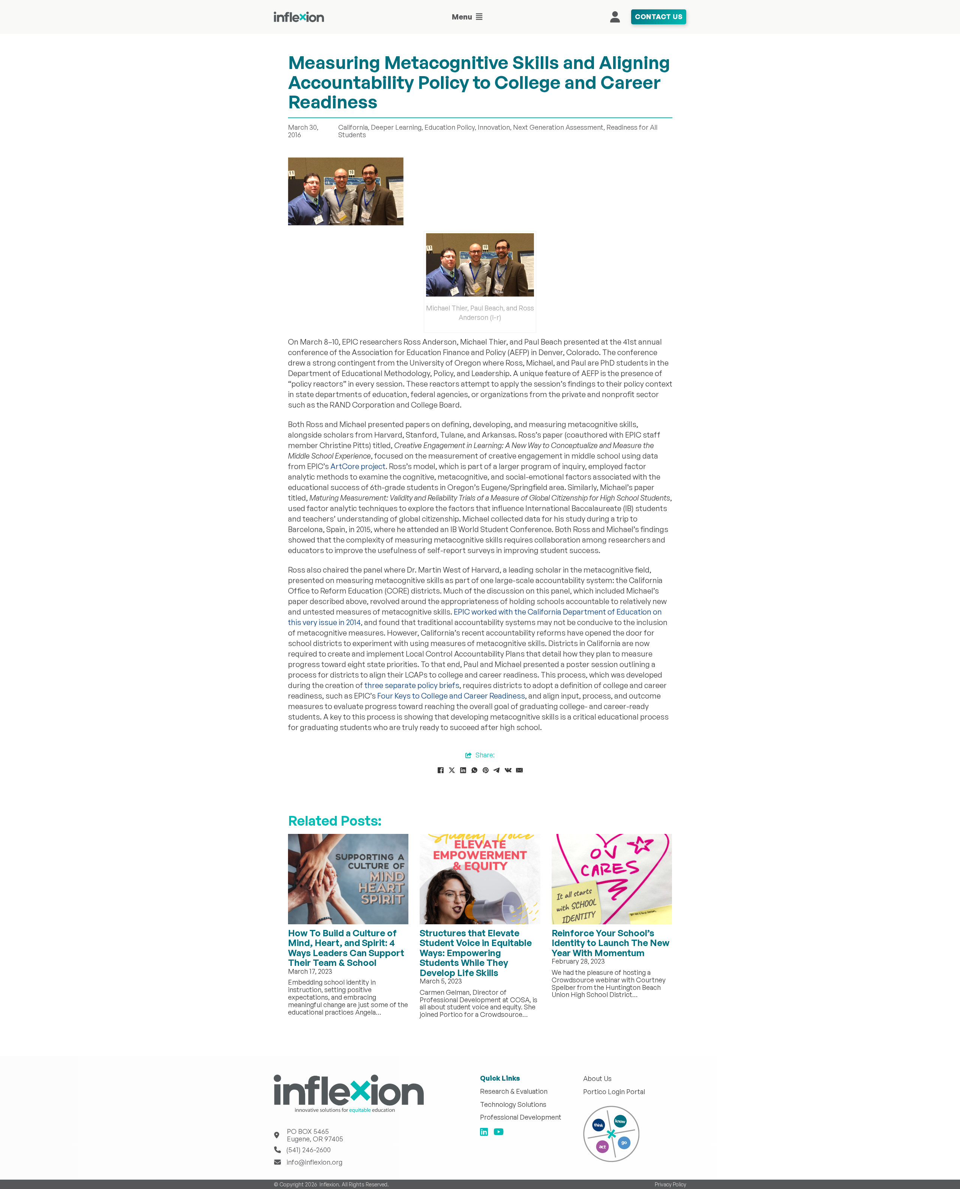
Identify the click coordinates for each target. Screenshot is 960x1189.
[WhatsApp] (474, 770)
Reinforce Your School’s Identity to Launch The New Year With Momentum (610, 942)
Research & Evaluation (514, 1091)
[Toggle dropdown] (479, 17)
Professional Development (520, 1117)
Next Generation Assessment (558, 127)
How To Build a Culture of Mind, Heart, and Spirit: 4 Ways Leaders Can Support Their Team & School (346, 947)
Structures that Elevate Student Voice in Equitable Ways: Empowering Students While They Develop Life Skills (476, 952)
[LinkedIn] (463, 770)
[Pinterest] (485, 770)
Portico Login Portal (614, 1092)
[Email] (519, 770)
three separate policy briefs (411, 685)
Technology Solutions (513, 1104)
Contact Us (658, 16)
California (353, 127)
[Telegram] (496, 770)
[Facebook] (440, 770)
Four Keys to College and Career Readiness (451, 695)
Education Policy (449, 127)
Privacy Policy (670, 1184)
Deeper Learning (396, 127)
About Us (597, 1079)
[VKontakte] (508, 770)
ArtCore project (358, 466)
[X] (452, 770)
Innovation (494, 127)
